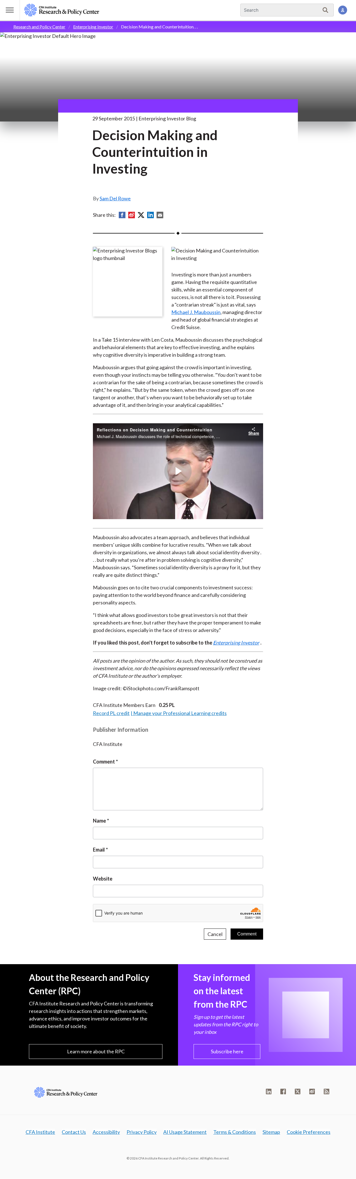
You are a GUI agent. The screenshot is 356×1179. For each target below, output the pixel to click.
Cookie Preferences (308, 1132)
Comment (104, 762)
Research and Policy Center (39, 26)
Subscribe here (227, 1051)
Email (99, 850)
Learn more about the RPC (96, 1051)
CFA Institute (40, 1132)
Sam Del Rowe (115, 198)
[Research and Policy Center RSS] (326, 1091)
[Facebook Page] (283, 1091)
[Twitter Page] (297, 1091)
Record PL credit (111, 713)
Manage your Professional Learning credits (180, 713)
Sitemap (271, 1132)
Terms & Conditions (234, 1132)
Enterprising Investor (93, 26)
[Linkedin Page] (268, 1091)
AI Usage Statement (185, 1132)
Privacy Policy (142, 1132)
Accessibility (106, 1132)
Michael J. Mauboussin (196, 312)
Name (99, 821)
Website (102, 879)
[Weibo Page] (312, 1091)
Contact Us (74, 1132)
